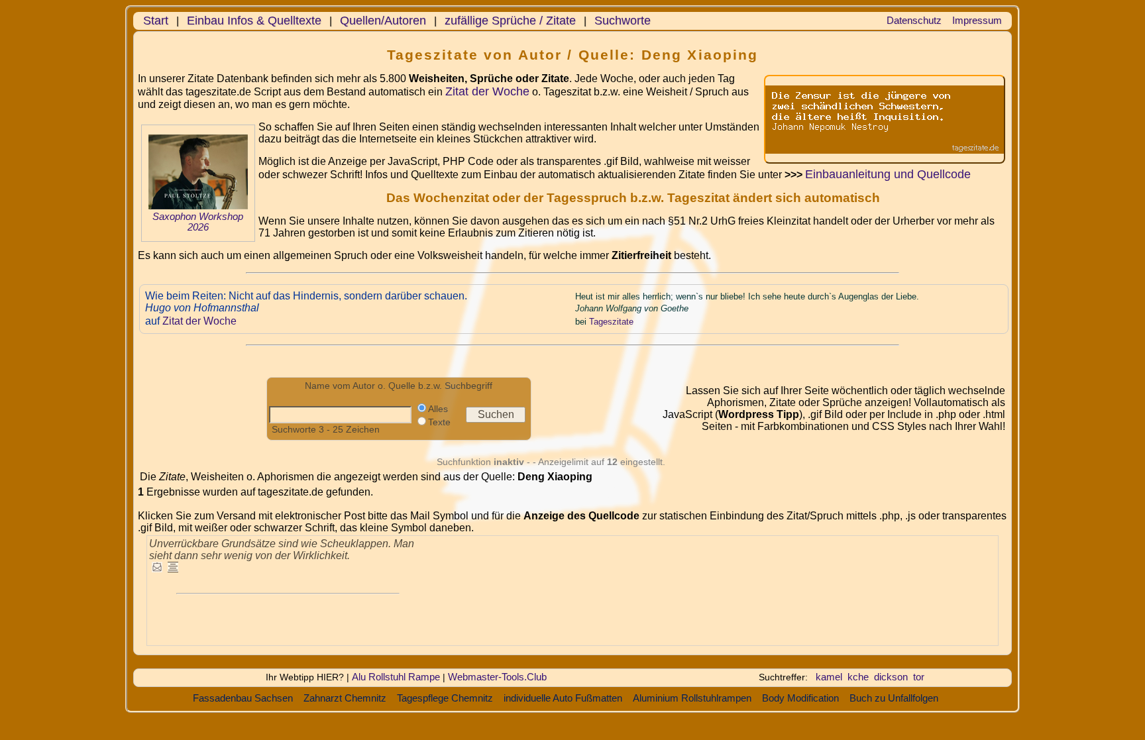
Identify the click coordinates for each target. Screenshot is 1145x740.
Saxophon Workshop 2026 (197, 222)
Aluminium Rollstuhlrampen (692, 698)
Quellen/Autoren (383, 20)
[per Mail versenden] (157, 568)
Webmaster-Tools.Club (497, 676)
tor (918, 676)
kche (858, 676)
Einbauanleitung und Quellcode (888, 174)
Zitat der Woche (487, 91)
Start (155, 20)
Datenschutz (914, 20)
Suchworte (622, 20)
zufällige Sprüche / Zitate (510, 20)
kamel (829, 676)
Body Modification (800, 698)
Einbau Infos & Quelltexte (254, 20)
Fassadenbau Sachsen (243, 698)
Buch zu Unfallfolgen (893, 698)
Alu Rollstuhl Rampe (396, 676)
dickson (891, 676)
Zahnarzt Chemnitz (344, 698)
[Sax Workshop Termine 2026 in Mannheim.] (198, 206)
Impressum (977, 20)
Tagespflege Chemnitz (445, 698)
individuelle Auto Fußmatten (563, 698)
